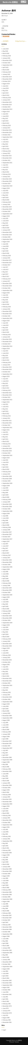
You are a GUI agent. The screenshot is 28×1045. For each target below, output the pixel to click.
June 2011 (5, 434)
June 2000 (6, 706)
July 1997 (5, 750)
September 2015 (7, 318)
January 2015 (6, 337)
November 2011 (7, 423)
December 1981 (7, 994)
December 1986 (7, 927)
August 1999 (6, 720)
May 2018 (5, 248)
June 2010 (5, 462)
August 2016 (6, 293)
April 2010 (5, 467)
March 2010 (6, 469)
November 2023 (7, 104)
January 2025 (6, 74)
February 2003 (7, 655)
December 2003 (7, 643)
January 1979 (6, 1011)
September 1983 (7, 985)
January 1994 (6, 797)
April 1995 (5, 778)
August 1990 (6, 855)
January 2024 (6, 100)
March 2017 (6, 276)
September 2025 (7, 65)
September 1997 (7, 748)
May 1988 (5, 908)
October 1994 (6, 787)
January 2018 (6, 258)
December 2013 (7, 367)
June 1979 (5, 1008)
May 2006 (5, 576)
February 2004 (7, 639)
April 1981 (5, 999)
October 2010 (6, 453)
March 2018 (6, 253)
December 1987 (7, 915)
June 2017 (5, 269)
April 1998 (5, 739)
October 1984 (6, 964)
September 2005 (7, 595)
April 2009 (5, 495)
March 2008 (6, 525)
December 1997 (7, 741)
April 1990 (5, 862)
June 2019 (5, 221)
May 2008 (5, 520)
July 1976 (5, 1015)
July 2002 (5, 667)
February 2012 (7, 416)
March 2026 (6, 53)
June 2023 (5, 116)
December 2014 (7, 339)
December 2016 (7, 283)
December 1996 (7, 757)
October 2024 (6, 81)
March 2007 (6, 553)
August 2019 (6, 216)
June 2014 (5, 353)
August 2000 (6, 704)
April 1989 (5, 885)
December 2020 (7, 179)
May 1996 (5, 764)
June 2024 (6, 88)
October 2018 (6, 237)
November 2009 (7, 478)
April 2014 (5, 358)
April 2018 (5, 251)
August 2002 (6, 664)
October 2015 (6, 316)
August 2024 (6, 83)
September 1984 (7, 966)
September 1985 (7, 952)
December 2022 (7, 130)
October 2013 (6, 372)
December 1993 (7, 799)
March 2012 (6, 413)
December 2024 (7, 77)
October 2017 (6, 265)
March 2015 (6, 332)
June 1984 (5, 973)
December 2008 (7, 504)
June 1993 (5, 808)
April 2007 (5, 551)
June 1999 (5, 725)
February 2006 (7, 583)
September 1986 (7, 934)
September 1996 (7, 760)
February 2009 (7, 499)
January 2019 (6, 230)
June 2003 (5, 653)
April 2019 (5, 225)
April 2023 (5, 121)
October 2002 (6, 662)
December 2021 (7, 156)
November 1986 (7, 929)
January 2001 (6, 695)
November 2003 (7, 646)
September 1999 (7, 718)
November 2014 (7, 341)
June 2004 (6, 630)
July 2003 (5, 650)
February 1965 (7, 1020)
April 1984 (5, 976)
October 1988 (6, 897)
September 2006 (7, 567)
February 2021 (7, 174)
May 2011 (5, 437)
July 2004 (5, 627)
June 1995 (5, 774)
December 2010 (7, 448)
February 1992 (7, 836)
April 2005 (5, 606)
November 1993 (7, 801)
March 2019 (6, 228)
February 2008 (7, 527)
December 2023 (7, 102)
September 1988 (7, 899)
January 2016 (6, 309)
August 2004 (6, 625)
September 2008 (7, 511)
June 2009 (6, 490)
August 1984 (6, 969)
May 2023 (5, 118)
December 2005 (7, 588)
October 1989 (6, 873)
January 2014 (6, 365)
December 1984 (7, 962)
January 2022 (6, 153)
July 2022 (5, 139)
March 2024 (6, 95)
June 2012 (5, 406)
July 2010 (5, 460)
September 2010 (7, 455)
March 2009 (6, 497)
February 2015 (7, 334)
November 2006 (7, 562)
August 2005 (6, 597)
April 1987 (5, 922)
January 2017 (6, 281)
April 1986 (5, 943)
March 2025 (6, 70)
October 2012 (6, 397)
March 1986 (6, 945)
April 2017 (5, 274)
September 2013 (7, 374)
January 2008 (6, 530)
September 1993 (7, 804)
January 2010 (6, 474)
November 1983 (7, 983)
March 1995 (6, 781)
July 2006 (5, 571)
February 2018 (7, 255)
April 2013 (5, 386)
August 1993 (6, 806)
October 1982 (6, 990)
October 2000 (6, 699)
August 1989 (6, 876)
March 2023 (6, 123)
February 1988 (7, 913)
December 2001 (7, 678)
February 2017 (7, 279)
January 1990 (6, 866)
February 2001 (7, 692)
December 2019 (7, 207)
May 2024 (5, 90)
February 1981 (7, 1004)
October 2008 (6, 509)
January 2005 (6, 613)
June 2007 (6, 546)
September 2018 (7, 239)
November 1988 (7, 894)
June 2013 (5, 381)
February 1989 (7, 890)
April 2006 (5, 578)
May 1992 (5, 834)
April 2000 (5, 708)
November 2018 (7, 235)
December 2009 (7, 476)
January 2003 (6, 657)
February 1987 (7, 925)
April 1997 (5, 755)
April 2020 (5, 197)
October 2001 (6, 683)
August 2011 (6, 430)
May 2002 (5, 671)
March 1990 (6, 864)
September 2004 (7, 623)
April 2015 (5, 330)
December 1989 (7, 869)
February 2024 (7, 97)
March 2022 (6, 149)
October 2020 (6, 183)
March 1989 (6, 887)
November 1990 (7, 853)
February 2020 (7, 202)
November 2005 (7, 590)
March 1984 (6, 978)
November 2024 (7, 79)
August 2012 (6, 402)
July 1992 (5, 829)
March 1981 (6, 1001)
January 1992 (6, 839)
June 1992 (5, 832)
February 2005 (7, 611)
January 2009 (6, 502)
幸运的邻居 (6, 36)
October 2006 (6, 564)
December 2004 (7, 616)
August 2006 (6, 569)
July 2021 (5, 165)
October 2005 (6, 592)
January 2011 (6, 446)
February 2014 (7, 362)
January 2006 (6, 585)
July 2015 (5, 323)
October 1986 (6, 932)
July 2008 (5, 516)
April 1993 (5, 811)
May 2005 (5, 604)
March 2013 (6, 388)
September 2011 (7, 427)
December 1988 (7, 892)
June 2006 (6, 574)
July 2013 (5, 379)
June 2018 (5, 246)
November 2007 (7, 534)
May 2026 (5, 51)
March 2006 (6, 581)
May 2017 (5, 272)
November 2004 (7, 618)
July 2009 (5, 488)
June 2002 (6, 669)
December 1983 (7, 980)
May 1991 (5, 843)
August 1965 (6, 1018)
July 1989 (5, 878)
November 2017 (7, 262)
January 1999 (6, 734)
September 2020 (7, 186)
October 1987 (6, 920)
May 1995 (5, 776)
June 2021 (5, 167)
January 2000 (6, 713)
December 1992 (7, 820)
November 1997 (7, 743)
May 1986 (5, 941)
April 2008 (5, 523)
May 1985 (5, 955)
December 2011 (7, 420)
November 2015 (7, 314)
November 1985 (7, 950)
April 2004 (5, 634)
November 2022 (7, 132)
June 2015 (5, 325)
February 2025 (7, 72)
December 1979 (7, 1006)
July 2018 (5, 244)
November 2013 (7, 369)
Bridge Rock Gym (20, 41)
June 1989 (5, 880)
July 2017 (5, 267)
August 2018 (6, 241)
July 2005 (5, 599)
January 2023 (6, 128)
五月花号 (5, 41)
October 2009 (6, 481)
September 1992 (7, 825)
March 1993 (6, 813)
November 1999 (7, 715)
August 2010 (6, 458)
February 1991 (7, 850)
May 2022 (5, 144)
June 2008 (6, 518)
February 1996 (7, 769)
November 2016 (7, 286)
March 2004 (6, 636)
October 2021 (6, 160)
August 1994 (6, 790)
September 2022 (7, 137)
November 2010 (7, 451)
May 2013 (5, 383)
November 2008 (7, 506)
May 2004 (5, 632)
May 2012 (5, 409)
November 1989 (7, 871)
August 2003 (6, 648)
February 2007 (7, 555)
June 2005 (5, 602)
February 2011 (7, 444)
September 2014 (7, 346)
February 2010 (7, 472)
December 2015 (7, 311)
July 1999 (5, 722)
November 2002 (7, 660)
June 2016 (5, 297)
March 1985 (6, 957)
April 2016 (5, 302)
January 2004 (6, 641)
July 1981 (5, 997)
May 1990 (5, 860)
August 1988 (6, 901)
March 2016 (6, 304)
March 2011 (6, 441)
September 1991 (7, 841)
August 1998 (6, 736)
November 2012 (7, 395)
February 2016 (7, 307)
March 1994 (6, 792)
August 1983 (6, 987)
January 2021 (6, 176)
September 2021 (7, 162)
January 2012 (6, 418)
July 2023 (5, 114)
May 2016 (5, 300)
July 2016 (5, 295)
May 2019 (5, 223)
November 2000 (7, 697)
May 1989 (5, 883)
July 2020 (5, 190)
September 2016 (7, 290)
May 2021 (5, 169)
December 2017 (7, 260)
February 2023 (7, 125)
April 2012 (5, 411)
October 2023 (6, 107)
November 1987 (7, 918)
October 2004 (6, 620)
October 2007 (6, 537)
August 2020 (6, 188)
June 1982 (5, 992)
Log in (4, 1030)
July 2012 (5, 404)
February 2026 (7, 56)
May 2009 (5, 492)
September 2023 (7, 109)
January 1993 (6, 818)
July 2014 (5, 351)
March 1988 (6, 911)
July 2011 (5, 432)
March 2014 (6, 360)
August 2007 (6, 541)
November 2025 (7, 60)
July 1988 (5, 904)
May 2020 (5, 195)
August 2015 (6, 320)
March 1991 (6, 848)
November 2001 (7, 681)
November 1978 (7, 1013)
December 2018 (7, 232)
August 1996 (6, 762)
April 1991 (5, 846)
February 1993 (7, 815)
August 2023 (6, 111)
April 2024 (5, 93)
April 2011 (5, 439)
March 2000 (6, 711)
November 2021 (7, 158)
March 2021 (6, 172)
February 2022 (7, 151)
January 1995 (6, 783)
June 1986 (5, 939)
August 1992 (6, 827)
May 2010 (5, 465)
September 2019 (7, 214)
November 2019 (7, 209)
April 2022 (5, 146)
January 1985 (6, 959)
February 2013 (7, 390)
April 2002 (5, 674)
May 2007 (5, 548)
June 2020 (6, 193)
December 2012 (7, 393)
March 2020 (6, 200)
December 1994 (7, 785)
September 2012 (7, 399)
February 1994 (7, 794)
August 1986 (6, 936)
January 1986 (6, 948)
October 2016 (6, 288)
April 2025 (5, 67)
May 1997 (5, 753)
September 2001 (7, 685)
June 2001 (5, 688)
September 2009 (7, 483)
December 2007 (7, 532)
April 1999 (5, 727)
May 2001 (5, 690)
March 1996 (6, 767)
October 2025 (6, 63)
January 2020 (6, 204)
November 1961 (7, 1022)
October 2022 (6, 135)
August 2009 (6, 485)
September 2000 (7, 702)
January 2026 (6, 58)
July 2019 (5, 218)
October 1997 (6, 746)
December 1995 (7, 771)
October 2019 (6, 211)
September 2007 (7, 539)
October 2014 (6, 344)
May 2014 (5, 355)
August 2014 (6, 348)
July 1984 (5, 971)
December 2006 (7, 560)
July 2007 (5, 544)
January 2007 (6, 557)
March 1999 (6, 729)
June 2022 (6, 142)
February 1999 (7, 732)
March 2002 (6, 676)
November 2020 (7, 181)
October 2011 (6, 425)
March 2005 (6, 609)
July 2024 (5, 86)
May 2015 (5, 327)
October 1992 (6, 822)
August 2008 (6, 513)
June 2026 (6, 49)
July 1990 (5, 857)
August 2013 (6, 376)
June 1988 (5, 906)
